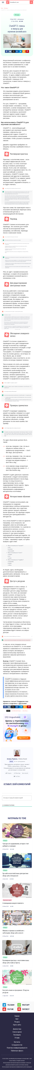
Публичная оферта (17, 1050)
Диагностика (17, 1029)
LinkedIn (26, 773)
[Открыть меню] (3, 2)
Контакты (17, 1042)
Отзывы (17, 1037)
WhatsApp (17, 773)
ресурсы (25, 710)
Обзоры (17, 15)
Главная (17, 1016)
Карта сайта (17, 1024)
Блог (17, 1019)
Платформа (17, 1035)
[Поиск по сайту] (31, 2)
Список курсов (17, 1032)
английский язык (16, 710)
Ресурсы (17, 1022)
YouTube (17, 776)
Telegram (9, 773)
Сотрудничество (17, 1045)
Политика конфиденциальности (17, 1048)
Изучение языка (7, 900)
